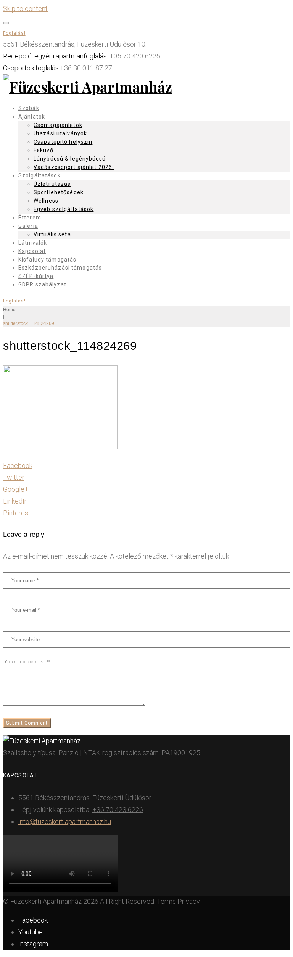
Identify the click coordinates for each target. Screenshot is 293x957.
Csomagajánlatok (58, 125)
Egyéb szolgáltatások (63, 209)
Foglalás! (14, 33)
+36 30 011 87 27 (86, 68)
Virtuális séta (52, 234)
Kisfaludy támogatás (47, 260)
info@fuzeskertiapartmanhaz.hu (64, 821)
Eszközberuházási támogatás (60, 268)
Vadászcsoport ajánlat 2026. (74, 167)
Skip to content (25, 9)
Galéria (28, 226)
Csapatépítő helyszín (63, 142)
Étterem (29, 217)
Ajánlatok (31, 117)
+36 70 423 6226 (134, 56)
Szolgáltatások (39, 175)
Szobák (28, 108)
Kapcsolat (32, 251)
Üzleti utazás (52, 184)
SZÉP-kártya (35, 276)
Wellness (46, 201)
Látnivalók (32, 243)
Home (9, 309)
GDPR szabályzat (42, 284)
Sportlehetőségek (59, 192)
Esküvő (43, 150)
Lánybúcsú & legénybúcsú (70, 159)
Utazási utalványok (60, 133)
